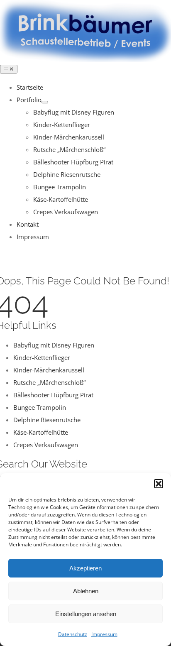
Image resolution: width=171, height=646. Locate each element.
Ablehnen (85, 591)
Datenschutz (72, 634)
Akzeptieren (85, 568)
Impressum (104, 634)
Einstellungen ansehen (85, 613)
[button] (158, 484)
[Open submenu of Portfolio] (45, 102)
